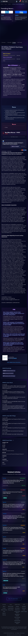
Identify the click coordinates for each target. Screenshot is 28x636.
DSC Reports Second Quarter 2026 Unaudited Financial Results (11, 587)
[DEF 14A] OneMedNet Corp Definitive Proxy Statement (13, 427)
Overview (4, 42)
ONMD (15, 358)
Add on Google (15, 146)
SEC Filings (20, 42)
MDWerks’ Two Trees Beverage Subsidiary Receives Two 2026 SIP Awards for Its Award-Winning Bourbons (14, 529)
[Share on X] (20, 150)
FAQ (4, 611)
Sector (4, 452)
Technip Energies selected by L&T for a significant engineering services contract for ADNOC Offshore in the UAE (13, 517)
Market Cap (5, 442)
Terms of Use (10, 606)
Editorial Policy (4, 609)
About (4, 606)
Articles (17, 606)
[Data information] (13, 440)
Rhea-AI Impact (6, 53)
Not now (23, 146)
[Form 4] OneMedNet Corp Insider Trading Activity (12, 434)
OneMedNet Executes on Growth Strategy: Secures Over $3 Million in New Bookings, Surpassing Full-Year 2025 (13, 392)
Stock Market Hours (17, 623)
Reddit (24, 609)
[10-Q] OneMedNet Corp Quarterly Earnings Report (13, 430)
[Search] (22, 1)
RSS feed (24, 606)
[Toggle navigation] (26, 1)
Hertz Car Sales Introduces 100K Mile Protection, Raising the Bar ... (20, 19)
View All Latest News (13, 598)
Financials (9, 42)
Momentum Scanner (17, 615)
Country (4, 459)
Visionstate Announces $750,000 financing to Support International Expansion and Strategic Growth (13, 552)
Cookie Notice (10, 608)
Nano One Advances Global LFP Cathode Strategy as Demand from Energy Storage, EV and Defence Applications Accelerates (14, 563)
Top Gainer (22, 478)
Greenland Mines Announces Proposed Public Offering (6, 18)
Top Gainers (17, 608)
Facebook (24, 608)
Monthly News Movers (17, 612)
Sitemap (4, 614)
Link (3, 457)
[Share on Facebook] (24, 150)
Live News (17, 618)
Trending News (7, 9)
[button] (16, 1)
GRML (2, 15)
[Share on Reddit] (22, 150)
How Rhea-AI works (14, 136)
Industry (4, 449)
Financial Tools (17, 620)
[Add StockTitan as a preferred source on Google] (25, 150)
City (3, 462)
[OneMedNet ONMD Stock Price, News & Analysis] (5, 357)
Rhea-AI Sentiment (7, 57)
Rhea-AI (4, 613)
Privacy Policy (10, 609)
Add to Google (24, 611)
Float (3, 445)
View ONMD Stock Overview (14, 362)
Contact (4, 608)
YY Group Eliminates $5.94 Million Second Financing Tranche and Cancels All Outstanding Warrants (13, 482)
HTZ (16, 15)
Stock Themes (17, 617)
